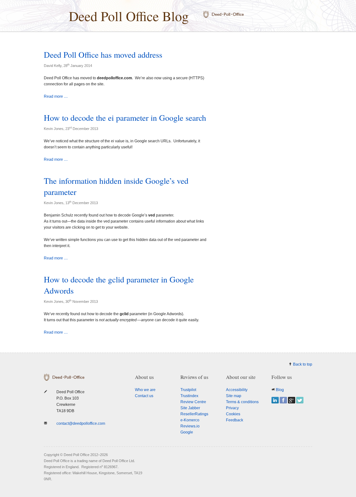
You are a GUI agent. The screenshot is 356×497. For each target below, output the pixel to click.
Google (186, 432)
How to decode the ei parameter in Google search (125, 117)
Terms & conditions (242, 402)
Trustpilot (188, 390)
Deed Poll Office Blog (129, 16)
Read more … (56, 96)
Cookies (233, 414)
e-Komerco (189, 420)
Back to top (302, 364)
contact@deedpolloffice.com (80, 423)
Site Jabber (190, 408)
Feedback (234, 420)
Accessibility (237, 390)
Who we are (145, 390)
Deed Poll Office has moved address (103, 54)
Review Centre (193, 402)
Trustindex (189, 396)
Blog (280, 390)
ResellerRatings (194, 414)
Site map (233, 396)
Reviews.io (190, 426)
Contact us (144, 396)
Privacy (232, 408)
